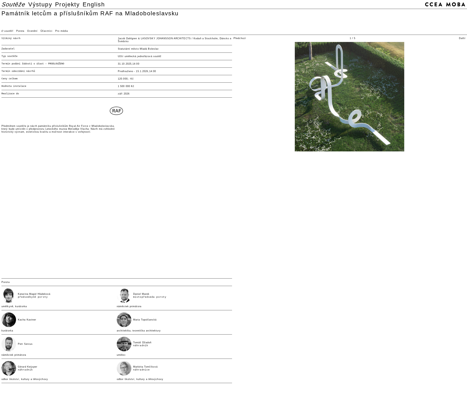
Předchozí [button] (240, 38)
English (94, 4)
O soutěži (7, 31)
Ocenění (32, 31)
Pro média (61, 31)
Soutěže (13, 4)
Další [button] (462, 38)
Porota (20, 31)
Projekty (67, 4)
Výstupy (40, 4)
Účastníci (46, 31)
